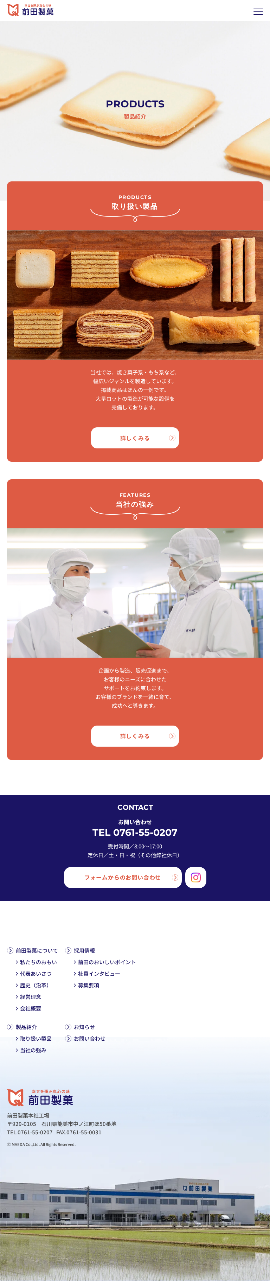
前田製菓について (37, 950)
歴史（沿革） (36, 985)
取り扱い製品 (36, 1038)
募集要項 (88, 985)
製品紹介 (26, 1026)
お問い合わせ (89, 1038)
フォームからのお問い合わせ (122, 877)
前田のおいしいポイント (107, 962)
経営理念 (30, 996)
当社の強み (33, 1050)
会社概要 (30, 1008)
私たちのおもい (38, 962)
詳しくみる (135, 438)
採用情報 (84, 950)
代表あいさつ (36, 973)
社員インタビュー (99, 973)
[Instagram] (195, 877)
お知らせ (84, 1026)
